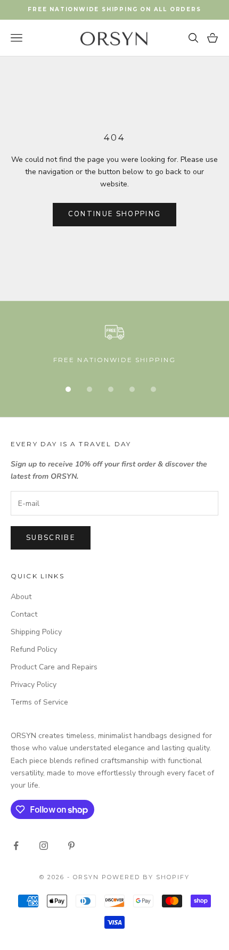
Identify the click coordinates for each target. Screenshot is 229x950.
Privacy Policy (33, 684)
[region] (114, 344)
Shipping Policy (36, 632)
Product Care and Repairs (54, 667)
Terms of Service (39, 702)
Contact (24, 614)
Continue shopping (114, 214)
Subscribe (50, 538)
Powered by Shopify (146, 877)
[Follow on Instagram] (43, 845)
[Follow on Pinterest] (71, 845)
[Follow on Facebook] (16, 845)
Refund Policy (34, 649)
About (21, 597)
